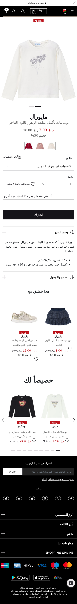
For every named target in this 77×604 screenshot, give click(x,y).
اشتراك (12, 471)
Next (74, 420)
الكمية (71, 177)
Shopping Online (59, 553)
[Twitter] (58, 498)
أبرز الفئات (66, 524)
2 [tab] (52, 452)
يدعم (70, 534)
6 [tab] (30, 452)
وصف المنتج (61, 232)
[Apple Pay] (29, 565)
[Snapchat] (32, 498)
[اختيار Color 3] (27, 147)
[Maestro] (54, 565)
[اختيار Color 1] (50, 147)
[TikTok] (6, 498)
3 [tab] (47, 452)
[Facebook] (71, 498)
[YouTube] (19, 498)
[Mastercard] (67, 565)
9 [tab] (13, 452)
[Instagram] (45, 498)
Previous (3, 420)
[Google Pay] (58, 577)
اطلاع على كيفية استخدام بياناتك (58, 479)
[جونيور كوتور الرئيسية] (38, 11)
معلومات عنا (65, 543)
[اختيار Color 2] (38, 147)
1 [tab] (58, 452)
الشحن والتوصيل (59, 277)
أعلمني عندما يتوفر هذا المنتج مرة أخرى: (27, 196)
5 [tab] (36, 452)
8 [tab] (19, 452)
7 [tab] (24, 452)
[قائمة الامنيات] (70, 349)
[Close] (74, 2)
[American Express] (17, 565)
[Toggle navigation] (72, 11)
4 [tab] (41, 452)
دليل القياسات (10, 156)
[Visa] (42, 565)
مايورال (38, 116)
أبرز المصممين (64, 515)
